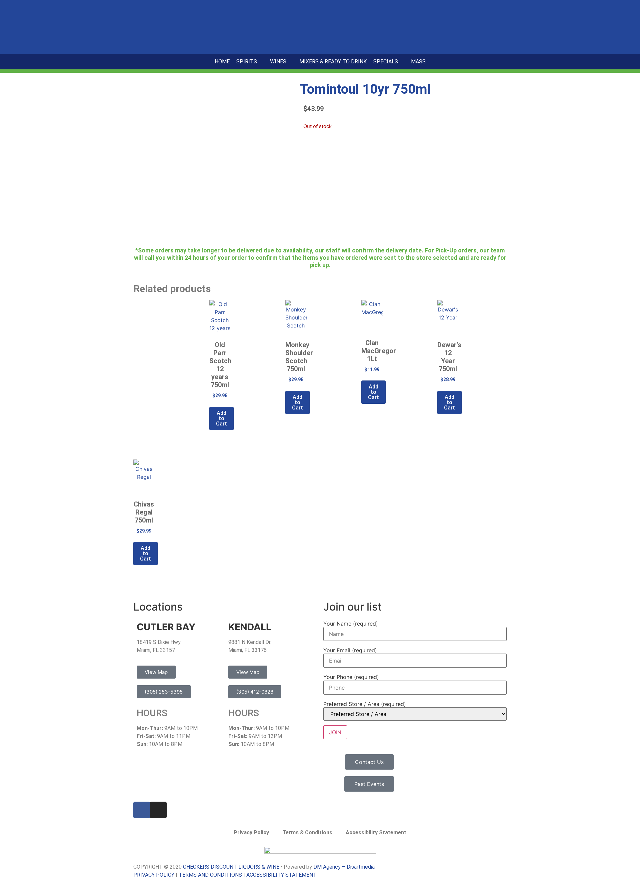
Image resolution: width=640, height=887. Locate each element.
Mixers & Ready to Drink (333, 61)
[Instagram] (158, 810)
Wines (278, 61)
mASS (418, 61)
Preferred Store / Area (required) (364, 704)
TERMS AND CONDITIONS (210, 875)
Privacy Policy (251, 832)
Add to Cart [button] (221, 418)
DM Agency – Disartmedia (344, 867)
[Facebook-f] (141, 810)
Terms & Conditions (307, 832)
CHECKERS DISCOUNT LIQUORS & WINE (231, 867)
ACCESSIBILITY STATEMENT (281, 875)
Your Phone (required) (351, 677)
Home (222, 61)
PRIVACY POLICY (153, 875)
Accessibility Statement (376, 832)
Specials (385, 61)
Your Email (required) (350, 650)
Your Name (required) (350, 623)
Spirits (246, 61)
